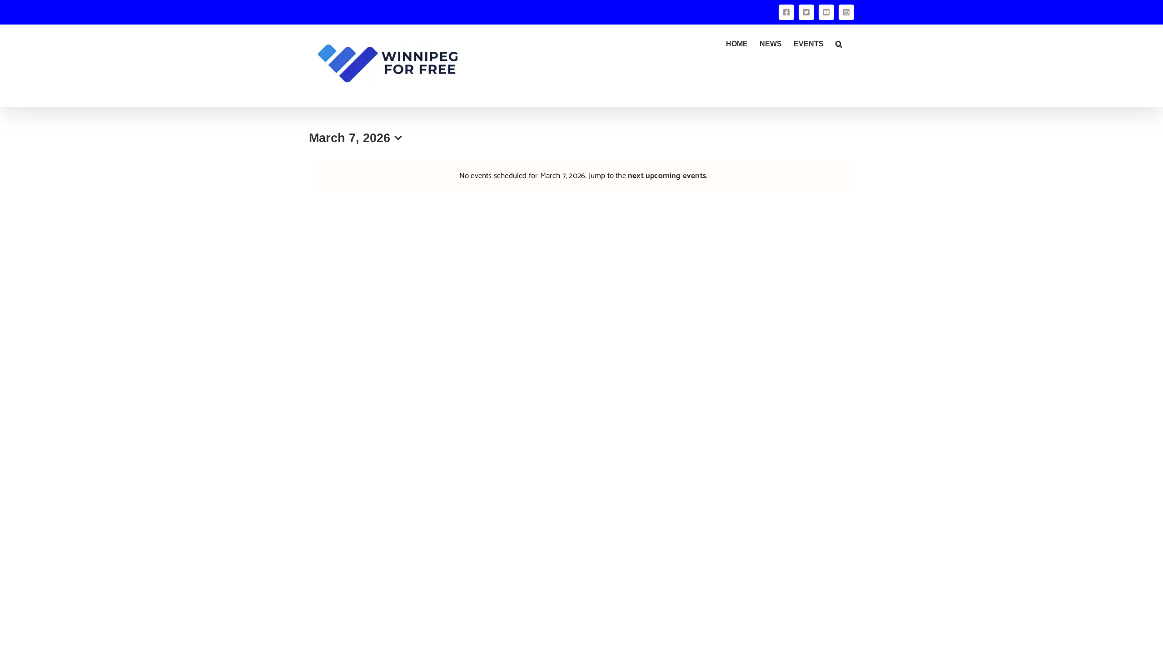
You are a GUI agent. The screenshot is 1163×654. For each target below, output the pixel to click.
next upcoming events (667, 175)
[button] (838, 44)
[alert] (583, 176)
